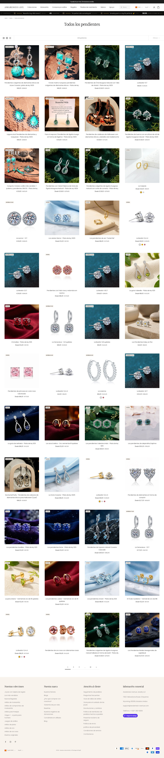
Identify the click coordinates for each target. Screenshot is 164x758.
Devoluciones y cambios (93, 708)
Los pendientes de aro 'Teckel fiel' (102, 238)
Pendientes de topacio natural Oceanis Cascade (102, 548)
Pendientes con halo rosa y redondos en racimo (62, 291)
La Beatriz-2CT (22, 290)
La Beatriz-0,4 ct (142, 238)
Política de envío (90, 724)
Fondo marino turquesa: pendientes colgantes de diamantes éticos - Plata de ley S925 (62, 84)
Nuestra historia (50, 692)
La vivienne (102, 391)
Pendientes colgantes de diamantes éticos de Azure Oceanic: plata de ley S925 (22, 84)
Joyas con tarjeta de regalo (15, 692)
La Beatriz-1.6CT (102, 290)
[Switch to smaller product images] (7, 38)
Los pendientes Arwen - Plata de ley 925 (102, 599)
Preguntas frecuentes (92, 695)
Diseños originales (11, 735)
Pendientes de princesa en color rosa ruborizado (22, 392)
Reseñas (47, 708)
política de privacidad (92, 727)
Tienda (10, 18)
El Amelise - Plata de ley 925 (22, 342)
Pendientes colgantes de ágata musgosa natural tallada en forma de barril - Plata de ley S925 (102, 651)
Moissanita (44, 7)
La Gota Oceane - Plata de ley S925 (62, 495)
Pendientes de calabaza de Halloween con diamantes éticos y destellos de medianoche (102, 135)
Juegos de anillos (11, 721)
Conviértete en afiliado (52, 718)
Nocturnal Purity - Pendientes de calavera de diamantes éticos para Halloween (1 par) (21, 496)
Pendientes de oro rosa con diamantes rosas (62, 650)
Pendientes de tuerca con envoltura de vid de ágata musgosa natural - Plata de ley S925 (142, 135)
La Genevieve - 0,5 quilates (62, 342)
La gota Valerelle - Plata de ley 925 (142, 290)
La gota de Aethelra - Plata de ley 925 (22, 443)
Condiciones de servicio (92, 730)
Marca (103, 7)
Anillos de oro (9, 728)
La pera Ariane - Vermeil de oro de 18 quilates (21, 599)
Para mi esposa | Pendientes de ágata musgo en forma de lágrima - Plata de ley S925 (62, 135)
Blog (45, 721)
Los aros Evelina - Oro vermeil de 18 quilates (62, 443)
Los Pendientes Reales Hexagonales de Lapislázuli (142, 651)
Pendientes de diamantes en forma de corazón (142, 496)
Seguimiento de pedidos (93, 692)
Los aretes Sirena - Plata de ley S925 (62, 238)
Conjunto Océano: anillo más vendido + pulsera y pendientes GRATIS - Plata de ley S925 (21, 187)
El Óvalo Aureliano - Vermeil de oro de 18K (142, 599)
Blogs (46, 695)
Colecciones (32, 7)
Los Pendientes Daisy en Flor (142, 342)
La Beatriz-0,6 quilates (102, 342)
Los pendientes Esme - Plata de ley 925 (62, 547)
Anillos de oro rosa (11, 731)
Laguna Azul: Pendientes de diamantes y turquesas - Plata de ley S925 (22, 135)
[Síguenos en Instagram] (10, 742)
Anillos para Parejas (12, 712)
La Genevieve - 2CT (142, 547)
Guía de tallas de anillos (92, 699)
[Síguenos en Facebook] (5, 742)
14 (90, 667)
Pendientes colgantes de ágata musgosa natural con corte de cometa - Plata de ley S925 (102, 187)
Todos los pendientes (19, 18)
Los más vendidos (11, 695)
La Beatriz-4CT (142, 391)
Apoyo (111, 7)
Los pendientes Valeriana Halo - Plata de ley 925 (102, 444)
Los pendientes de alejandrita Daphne (142, 443)
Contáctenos (88, 734)
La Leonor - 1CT (21, 238)
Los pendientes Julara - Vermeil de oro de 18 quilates (62, 600)
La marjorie (142, 186)
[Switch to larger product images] (4, 38)
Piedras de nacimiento (88, 7)
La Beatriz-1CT (142, 83)
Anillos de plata (10, 724)
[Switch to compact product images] (10, 38)
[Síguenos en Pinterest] (15, 742)
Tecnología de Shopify (76, 750)
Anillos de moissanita (12, 702)
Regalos (74, 7)
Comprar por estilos (59, 7)
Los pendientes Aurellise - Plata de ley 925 (21, 547)
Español (146, 7)
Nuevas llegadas (11, 699)
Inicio (6, 18)
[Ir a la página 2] (96, 667)
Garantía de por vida (52, 705)
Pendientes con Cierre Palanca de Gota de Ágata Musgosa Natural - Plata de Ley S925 (62, 187)
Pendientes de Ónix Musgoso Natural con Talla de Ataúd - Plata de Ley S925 (102, 84)
